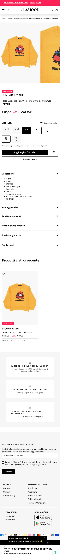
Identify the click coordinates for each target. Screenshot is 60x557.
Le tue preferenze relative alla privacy (31, 548)
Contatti (6, 492)
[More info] (31, 112)
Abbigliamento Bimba (20, 18)
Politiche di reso (35, 495)
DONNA (32, 3)
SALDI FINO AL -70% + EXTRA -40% (16, 3)
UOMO (38, 3)
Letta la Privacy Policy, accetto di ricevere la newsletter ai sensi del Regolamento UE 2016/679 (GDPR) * (31, 463)
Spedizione (32, 488)
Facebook (10, 519)
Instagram (10, 516)
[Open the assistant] (7, 549)
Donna (10, 18)
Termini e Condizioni (36, 503)
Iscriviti (8, 471)
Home (4, 18)
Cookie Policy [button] (9, 495)
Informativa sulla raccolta (17, 553)
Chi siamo (7, 488)
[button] (6, 130)
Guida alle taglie (35, 499)
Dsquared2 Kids (13, 95)
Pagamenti (32, 492)
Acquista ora (30, 159)
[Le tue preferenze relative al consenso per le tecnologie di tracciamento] (55, 552)
